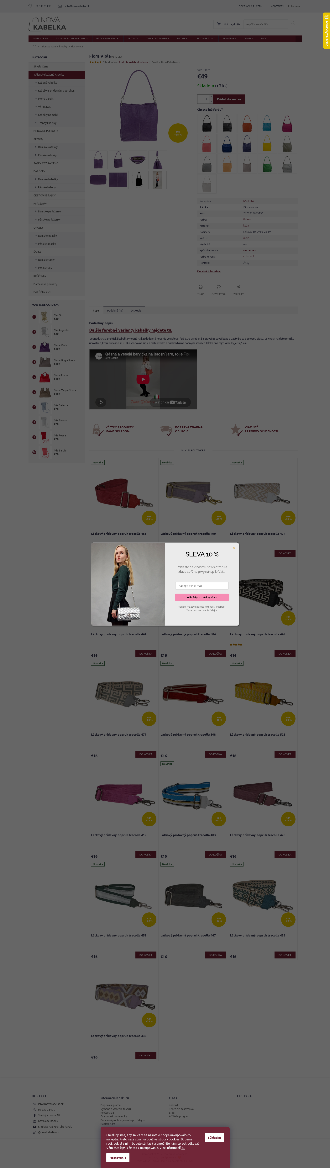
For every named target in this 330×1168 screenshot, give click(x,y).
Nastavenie (118, 1157)
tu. (183, 1147)
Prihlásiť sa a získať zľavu (202, 597)
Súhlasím (214, 1137)
